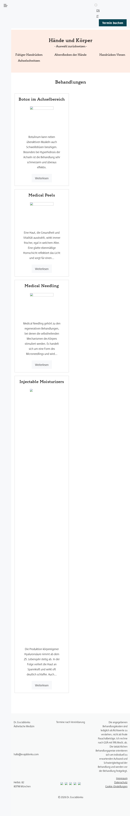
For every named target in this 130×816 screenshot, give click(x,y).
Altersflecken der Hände (70, 55)
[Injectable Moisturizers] (42, 514)
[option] (110, 10)
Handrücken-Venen (112, 55)
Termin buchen (112, 22)
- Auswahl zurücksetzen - (70, 46)
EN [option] (98, 10)
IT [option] (97, 16)
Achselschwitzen (29, 61)
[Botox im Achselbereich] (42, 117)
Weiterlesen (42, 178)
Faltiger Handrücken (28, 55)
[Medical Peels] (42, 213)
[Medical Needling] (42, 304)
